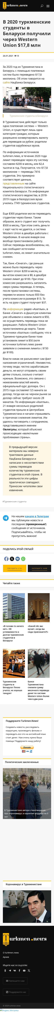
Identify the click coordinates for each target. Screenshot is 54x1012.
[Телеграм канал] (9, 970)
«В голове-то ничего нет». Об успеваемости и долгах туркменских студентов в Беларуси (13, 633)
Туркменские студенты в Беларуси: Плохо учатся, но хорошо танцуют (12, 687)
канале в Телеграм (37, 516)
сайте (6, 82)
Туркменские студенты (15, 501)
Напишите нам (16, 980)
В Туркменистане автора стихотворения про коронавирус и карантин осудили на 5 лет (26, 813)
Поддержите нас (17, 991)
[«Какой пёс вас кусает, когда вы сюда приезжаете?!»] (39, 621)
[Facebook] (19, 970)
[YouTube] (23, 970)
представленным (13, 183)
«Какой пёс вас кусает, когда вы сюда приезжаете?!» (38, 629)
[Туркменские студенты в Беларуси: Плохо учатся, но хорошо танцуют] (14, 677)
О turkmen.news (11, 952)
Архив (6, 957)
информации (15, 309)
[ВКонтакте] (14, 970)
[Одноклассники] (4, 970)
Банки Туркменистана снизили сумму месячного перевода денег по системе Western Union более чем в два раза (38, 690)
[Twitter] (28, 970)
